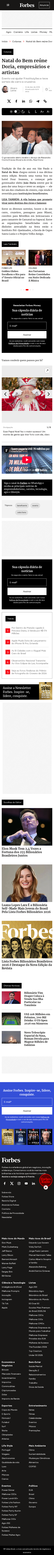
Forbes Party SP (9, 1515)
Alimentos (34, 1462)
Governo (33, 1502)
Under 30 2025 (36, 1355)
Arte (4, 1470)
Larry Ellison (7, 1255)
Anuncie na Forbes (10, 1205)
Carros (5, 1479)
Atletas (5, 1439)
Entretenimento (38, 1405)
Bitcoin (5, 1369)
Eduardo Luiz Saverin (39, 1242)
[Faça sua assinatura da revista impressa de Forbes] (8, 1136)
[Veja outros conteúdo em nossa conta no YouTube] (26, 1183)
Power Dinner (8, 1490)
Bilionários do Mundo (39, 1299)
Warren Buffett (9, 1263)
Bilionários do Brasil (38, 1295)
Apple (4, 1307)
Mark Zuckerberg (10, 1247)
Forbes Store (8, 1196)
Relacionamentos (37, 1374)
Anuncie (44, 5)
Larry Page (7, 1267)
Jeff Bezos (7, 1251)
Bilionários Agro (36, 1291)
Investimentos (9, 1378)
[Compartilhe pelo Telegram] (38, 101)
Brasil (31, 1494)
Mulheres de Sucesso (39, 1342)
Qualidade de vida (10, 1462)
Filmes (32, 1414)
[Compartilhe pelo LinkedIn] (23, 101)
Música (32, 1426)
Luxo (4, 1466)
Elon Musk (6, 1242)
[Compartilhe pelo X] (9, 101)
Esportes (7, 1405)
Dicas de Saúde (36, 1387)
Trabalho (33, 1383)
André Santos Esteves (39, 1271)
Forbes (23, 483)
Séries (31, 1410)
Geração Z (34, 1370)
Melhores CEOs (36, 1315)
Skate (4, 1430)
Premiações (34, 1430)
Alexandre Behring (37, 1267)
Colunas (16, 41)
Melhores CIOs (36, 1319)
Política (33, 1485)
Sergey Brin (7, 1271)
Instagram (7, 1299)
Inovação (6, 1295)
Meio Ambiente (37, 1445)
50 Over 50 (34, 1303)
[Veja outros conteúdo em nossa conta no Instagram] (19, 1183)
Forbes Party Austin (11, 1510)
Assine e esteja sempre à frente (18, 1176)
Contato (6, 1209)
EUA (31, 1490)
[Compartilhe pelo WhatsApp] (31, 101)
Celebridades (35, 1418)
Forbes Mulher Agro (11, 1535)
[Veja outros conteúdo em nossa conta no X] (12, 1183)
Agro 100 (33, 1287)
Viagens (6, 1454)
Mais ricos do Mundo (13, 1238)
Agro (8, 32)
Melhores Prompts (10, 1291)
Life (27, 32)
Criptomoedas (9, 1390)
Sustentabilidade (37, 1454)
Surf (4, 1426)
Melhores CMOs (36, 1323)
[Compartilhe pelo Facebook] (16, 101)
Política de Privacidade (18, 343)
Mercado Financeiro (11, 1374)
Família (32, 1378)
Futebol (5, 1422)
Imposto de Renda (11, 1398)
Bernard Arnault (9, 1259)
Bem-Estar (35, 1362)
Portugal (6, 1450)
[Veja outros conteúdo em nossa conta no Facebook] (4, 1183)
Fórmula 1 (6, 1418)
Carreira (18, 32)
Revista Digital (9, 1200)
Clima (31, 1450)
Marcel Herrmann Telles (40, 1255)
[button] (29, 111)
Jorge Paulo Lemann (39, 1251)
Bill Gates (6, 1276)
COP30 (32, 1466)
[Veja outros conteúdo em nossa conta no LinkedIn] (33, 1183)
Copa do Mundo (9, 1410)
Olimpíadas (7, 1434)
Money (43, 32)
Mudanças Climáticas (39, 1458)
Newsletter (7, 1217)
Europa (32, 1506)
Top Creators (35, 1351)
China (31, 1498)
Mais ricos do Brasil (40, 1238)
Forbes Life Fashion (11, 1502)
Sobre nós (6, 1192)
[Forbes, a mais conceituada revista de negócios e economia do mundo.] (27, 5)
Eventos (33, 1422)
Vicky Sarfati (35, 1247)
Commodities (8, 1386)
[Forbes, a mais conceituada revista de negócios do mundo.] (27, 1160)
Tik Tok (5, 1303)
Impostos (6, 1382)
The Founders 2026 (38, 1347)
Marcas (5, 1474)
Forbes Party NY (9, 1506)
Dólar (4, 1394)
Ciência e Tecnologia (13, 1282)
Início (5, 41)
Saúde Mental (35, 1366)
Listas (34, 32)
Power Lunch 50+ (10, 1498)
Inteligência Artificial (12, 1287)
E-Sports (6, 1414)
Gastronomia (8, 1458)
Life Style (7, 1445)
